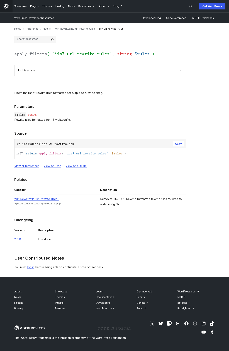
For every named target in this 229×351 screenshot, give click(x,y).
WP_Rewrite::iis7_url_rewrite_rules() (36, 199)
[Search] (52, 39)
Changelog (23, 220)
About (17, 291)
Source (20, 133)
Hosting (18, 302)
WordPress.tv (105, 308)
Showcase (61, 291)
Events (141, 297)
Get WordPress (212, 6)
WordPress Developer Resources (34, 17)
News (17, 297)
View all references (26, 166)
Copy (178, 143)
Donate (142, 302)
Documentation (105, 297)
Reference (32, 28)
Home (17, 28)
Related (20, 179)
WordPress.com (188, 291)
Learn (99, 291)
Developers (103, 302)
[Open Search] (190, 6)
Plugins (59, 302)
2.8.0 (17, 239)
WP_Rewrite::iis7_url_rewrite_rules (75, 28)
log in (30, 267)
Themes (60, 297)
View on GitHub (76, 166)
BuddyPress (186, 308)
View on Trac (52, 166)
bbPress (183, 302)
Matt (181, 297)
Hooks (47, 28)
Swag (141, 308)
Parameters (24, 106)
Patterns (60, 308)
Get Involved (144, 291)
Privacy (18, 308)
